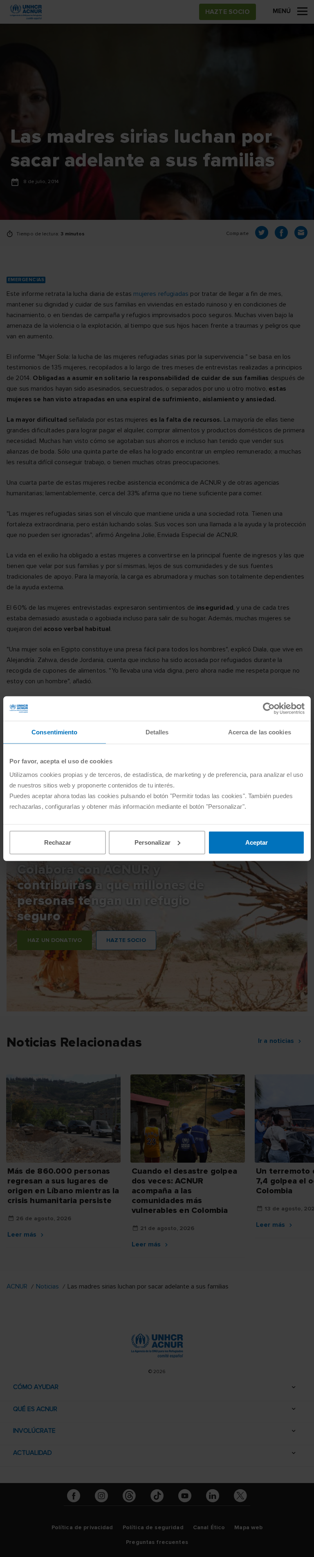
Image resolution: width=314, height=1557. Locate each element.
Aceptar (256, 842)
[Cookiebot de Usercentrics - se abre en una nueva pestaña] (269, 708)
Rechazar (57, 842)
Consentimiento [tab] (54, 732)
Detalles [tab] (157, 732)
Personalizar (152, 842)
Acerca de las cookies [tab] (259, 732)
